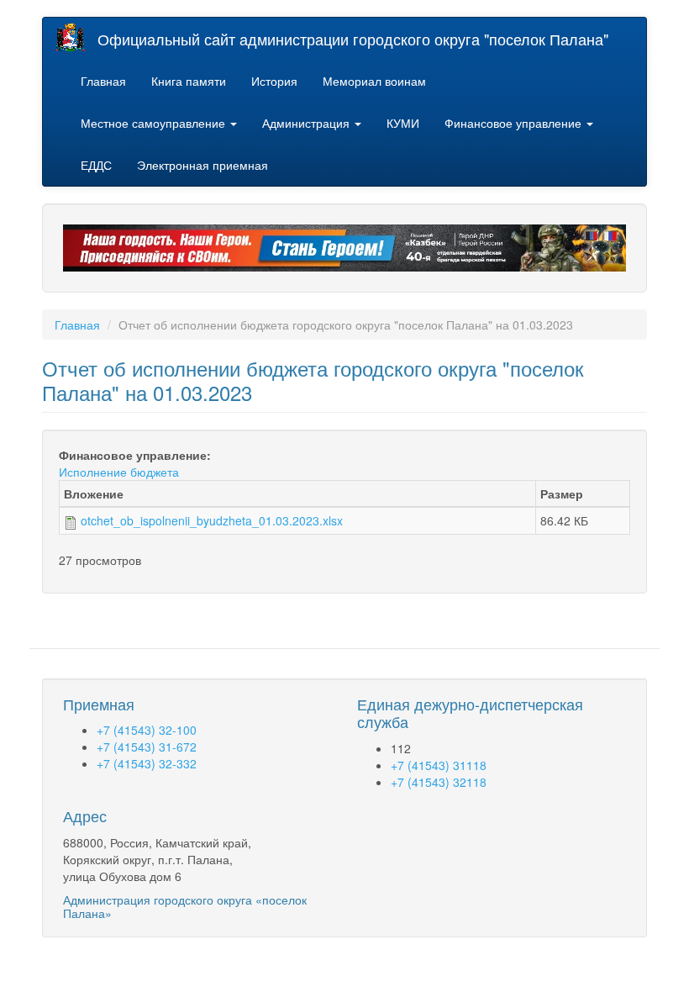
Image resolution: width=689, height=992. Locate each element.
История (274, 80)
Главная (103, 80)
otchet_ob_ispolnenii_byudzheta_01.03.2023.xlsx (212, 520)
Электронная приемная (202, 164)
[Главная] (76, 37)
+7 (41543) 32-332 (147, 763)
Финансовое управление (514, 122)
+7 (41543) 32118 (439, 781)
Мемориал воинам (374, 80)
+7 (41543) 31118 (439, 765)
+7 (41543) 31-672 (147, 746)
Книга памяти (188, 80)
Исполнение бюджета (119, 471)
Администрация (307, 122)
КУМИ (403, 122)
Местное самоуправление (155, 122)
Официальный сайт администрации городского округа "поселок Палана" (352, 39)
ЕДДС (96, 164)
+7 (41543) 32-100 (147, 729)
